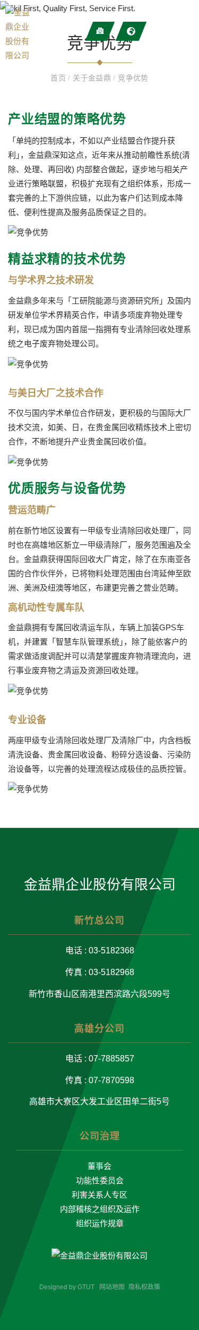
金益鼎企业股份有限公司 (100, 884)
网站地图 (112, 1287)
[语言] (131, 31)
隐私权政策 (144, 1287)
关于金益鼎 (93, 78)
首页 (59, 78)
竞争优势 (133, 78)
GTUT (85, 1287)
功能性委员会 (100, 1180)
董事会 (99, 1166)
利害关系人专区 (99, 1194)
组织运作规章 (100, 1223)
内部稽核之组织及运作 (100, 1208)
